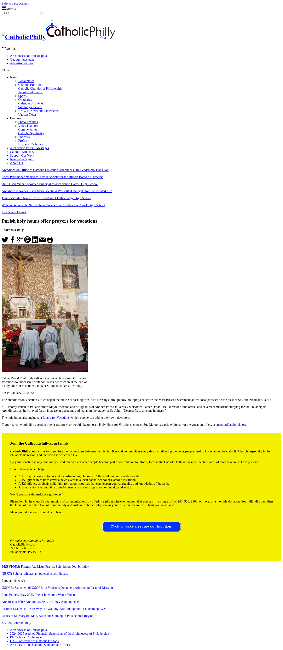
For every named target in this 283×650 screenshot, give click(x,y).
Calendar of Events (30, 103)
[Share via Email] (42, 242)
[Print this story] (50, 242)
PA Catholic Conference (26, 637)
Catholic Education (30, 84)
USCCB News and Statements (38, 111)
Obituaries (25, 99)
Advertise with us (21, 63)
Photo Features (28, 122)
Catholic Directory (22, 152)
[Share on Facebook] (12, 242)
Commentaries (27, 129)
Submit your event (30, 107)
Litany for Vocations (56, 417)
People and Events (30, 92)
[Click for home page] (59, 37)
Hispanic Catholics (30, 144)
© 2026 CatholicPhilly (16, 623)
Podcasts (24, 137)
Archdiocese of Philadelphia (28, 56)
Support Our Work (22, 155)
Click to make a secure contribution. (141, 526)
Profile (22, 140)
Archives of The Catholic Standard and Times (40, 644)
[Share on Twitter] (5, 242)
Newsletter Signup (22, 159)
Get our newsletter (22, 59)
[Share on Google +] (20, 242)
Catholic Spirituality (31, 133)
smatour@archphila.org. (231, 424)
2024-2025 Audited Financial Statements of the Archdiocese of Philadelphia (59, 633)
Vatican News (27, 114)
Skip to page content (15, 3)
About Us (16, 163)
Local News (26, 81)
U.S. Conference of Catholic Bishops (34, 641)
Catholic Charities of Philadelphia (40, 88)
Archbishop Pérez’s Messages (29, 148)
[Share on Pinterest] (27, 242)
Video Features (28, 125)
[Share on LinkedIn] (35, 242)
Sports (22, 96)
